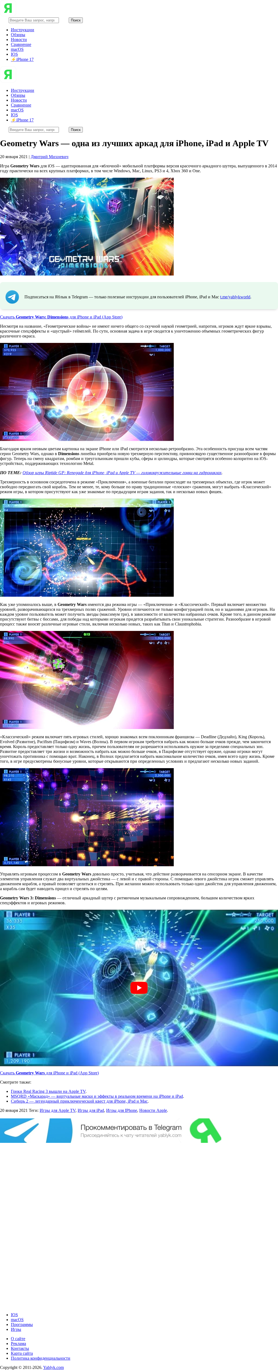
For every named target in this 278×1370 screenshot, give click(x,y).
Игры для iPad (91, 1110)
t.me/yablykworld (235, 297)
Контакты (20, 1348)
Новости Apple (153, 1110)
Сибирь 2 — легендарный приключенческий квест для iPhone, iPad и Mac (79, 1101)
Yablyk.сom (53, 1367)
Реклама (18, 1343)
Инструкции (22, 29)
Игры (16, 1329)
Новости (19, 39)
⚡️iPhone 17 (22, 59)
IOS (14, 54)
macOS (17, 49)
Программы (22, 1324)
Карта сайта (22, 1353)
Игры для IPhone (121, 1110)
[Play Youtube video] (139, 988)
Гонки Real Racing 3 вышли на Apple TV (48, 1091)
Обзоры (18, 34)
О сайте (18, 1338)
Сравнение (21, 44)
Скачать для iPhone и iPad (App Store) (61, 317)
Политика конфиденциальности (40, 1358)
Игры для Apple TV (57, 1110)
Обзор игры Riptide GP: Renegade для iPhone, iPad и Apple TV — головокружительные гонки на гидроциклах (122, 472)
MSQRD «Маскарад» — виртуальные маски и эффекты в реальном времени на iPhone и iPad (97, 1096)
